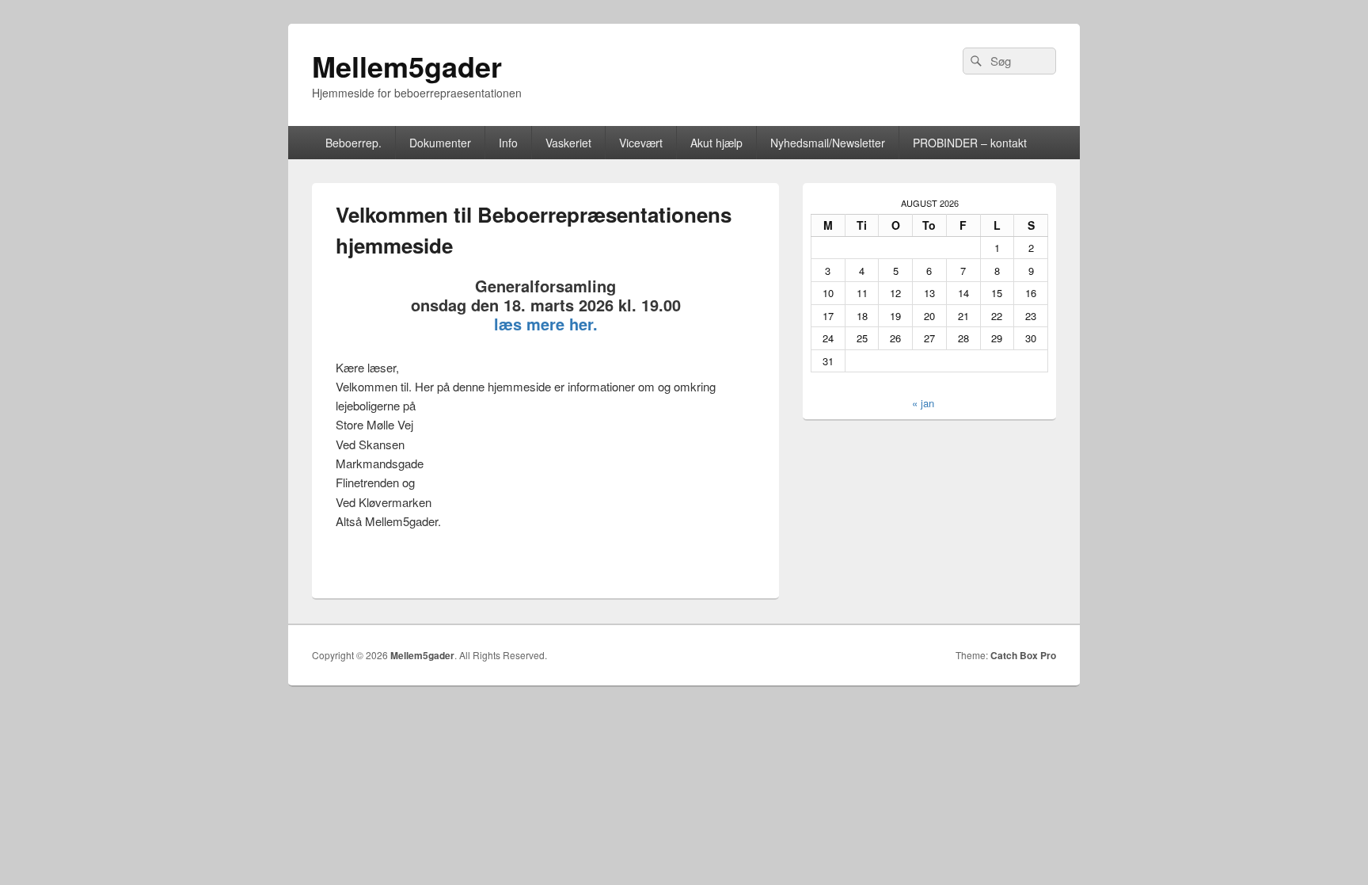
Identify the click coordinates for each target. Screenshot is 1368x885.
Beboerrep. (353, 143)
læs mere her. (546, 323)
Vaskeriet (568, 143)
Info (508, 143)
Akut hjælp (716, 143)
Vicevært (641, 143)
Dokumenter (440, 143)
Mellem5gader (407, 65)
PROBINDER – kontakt (970, 143)
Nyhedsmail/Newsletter (827, 143)
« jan (923, 402)
